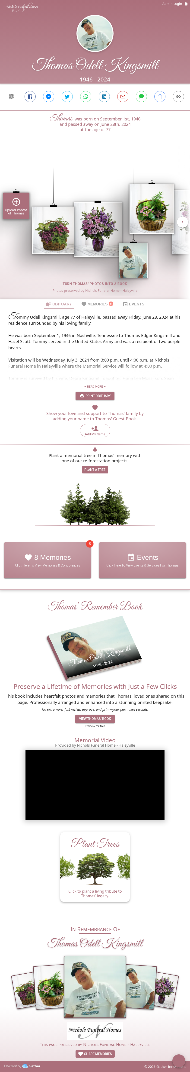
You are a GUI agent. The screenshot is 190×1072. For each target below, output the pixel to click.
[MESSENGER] (48, 96)
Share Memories (97, 1054)
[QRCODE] (11, 96)
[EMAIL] (122, 96)
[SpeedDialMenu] (178, 1060)
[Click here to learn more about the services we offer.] (95, 1031)
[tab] (59, 304)
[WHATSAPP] (85, 96)
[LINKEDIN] (104, 96)
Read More (95, 386)
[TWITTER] (67, 96)
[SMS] (141, 96)
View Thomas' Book (95, 719)
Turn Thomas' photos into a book (95, 284)
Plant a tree (94, 470)
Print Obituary (98, 396)
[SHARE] (159, 96)
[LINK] (178, 96)
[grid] (95, 225)
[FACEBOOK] (30, 96)
